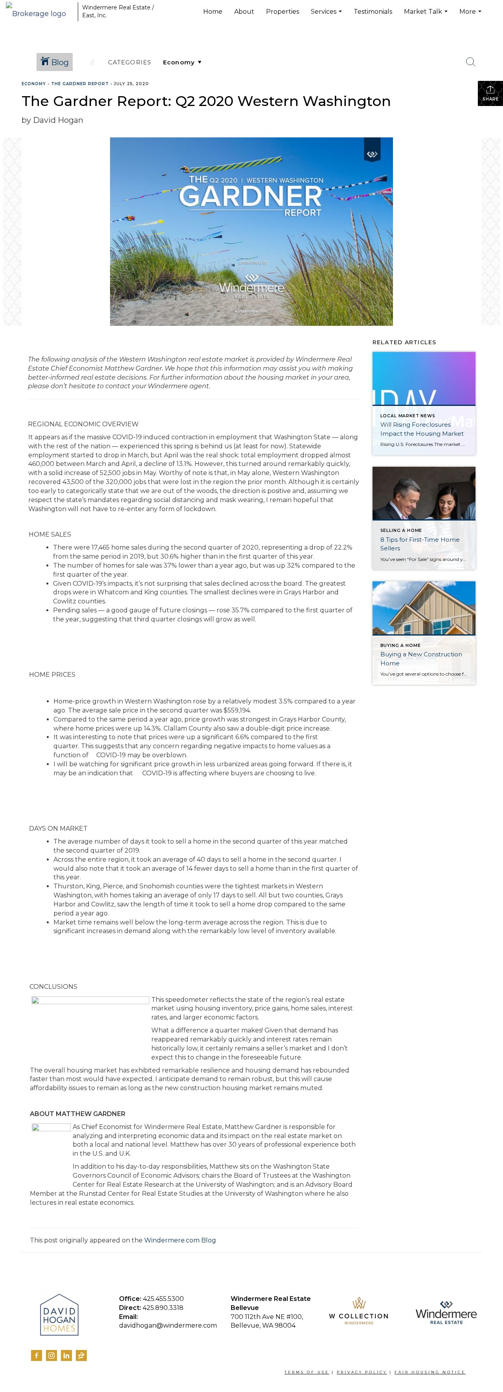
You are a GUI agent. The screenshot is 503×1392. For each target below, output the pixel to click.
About (244, 11)
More (471, 16)
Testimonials (373, 11)
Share (491, 99)
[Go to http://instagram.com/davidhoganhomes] (51, 1355)
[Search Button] (470, 62)
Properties (282, 11)
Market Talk (427, 16)
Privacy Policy (362, 1372)
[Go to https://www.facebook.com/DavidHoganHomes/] (36, 1355)
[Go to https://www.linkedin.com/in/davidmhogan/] (66, 1355)
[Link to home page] (40, 12)
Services (327, 16)
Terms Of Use (307, 1372)
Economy (34, 83)
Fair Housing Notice (430, 1372)
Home (212, 11)
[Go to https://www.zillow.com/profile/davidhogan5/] (81, 1357)
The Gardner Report (80, 83)
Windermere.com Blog (180, 1240)
